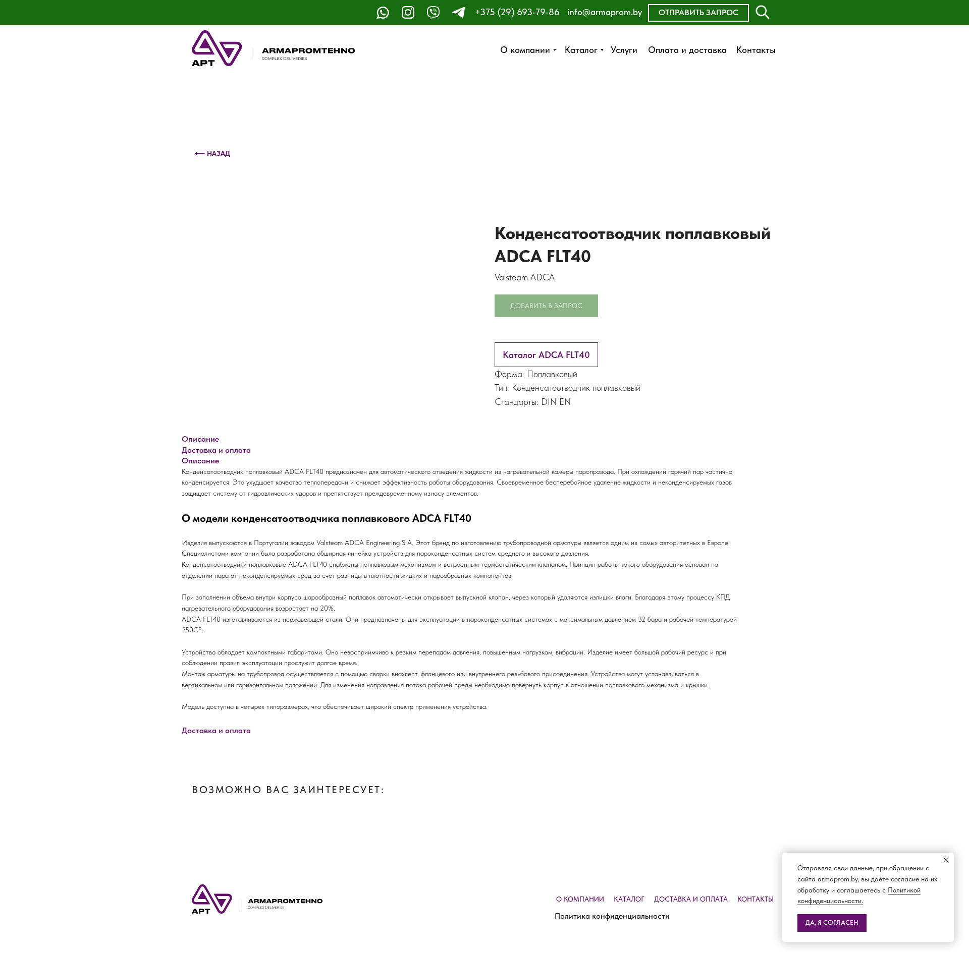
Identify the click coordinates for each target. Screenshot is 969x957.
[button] (698, 13)
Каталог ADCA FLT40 (546, 354)
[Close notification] (946, 860)
